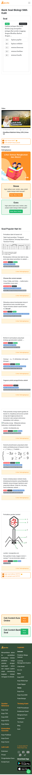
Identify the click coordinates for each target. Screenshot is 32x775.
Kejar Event (5, 738)
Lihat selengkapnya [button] (22, 271)
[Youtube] (28, 752)
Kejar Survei (5, 742)
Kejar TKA (4, 713)
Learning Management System (24, 662)
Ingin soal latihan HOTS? (12, 574)
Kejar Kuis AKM (22, 695)
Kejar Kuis (24, 620)
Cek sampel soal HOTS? (11, 576)
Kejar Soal (24, 631)
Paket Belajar (21, 698)
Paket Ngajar (21, 684)
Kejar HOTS (5, 720)
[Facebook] (23, 752)
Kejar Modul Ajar (22, 680)
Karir (18, 729)
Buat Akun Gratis (16, 195)
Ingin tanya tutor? (9, 140)
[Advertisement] (16, 62)
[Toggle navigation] (29, 3)
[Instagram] (18, 752)
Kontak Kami (5, 762)
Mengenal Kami (22, 715)
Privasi (3, 755)
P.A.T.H (19, 670)
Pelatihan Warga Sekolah (22, 656)
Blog (18, 725)
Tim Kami (20, 722)
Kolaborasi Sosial (23, 711)
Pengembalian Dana (7, 758)
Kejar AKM (4, 717)
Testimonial (21, 718)
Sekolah (20, 651)
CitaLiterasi (21, 666)
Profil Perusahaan (23, 708)
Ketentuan (4, 751)
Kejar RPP (20, 677)
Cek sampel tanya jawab (11, 142)
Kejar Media (5, 724)
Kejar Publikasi (6, 735)
